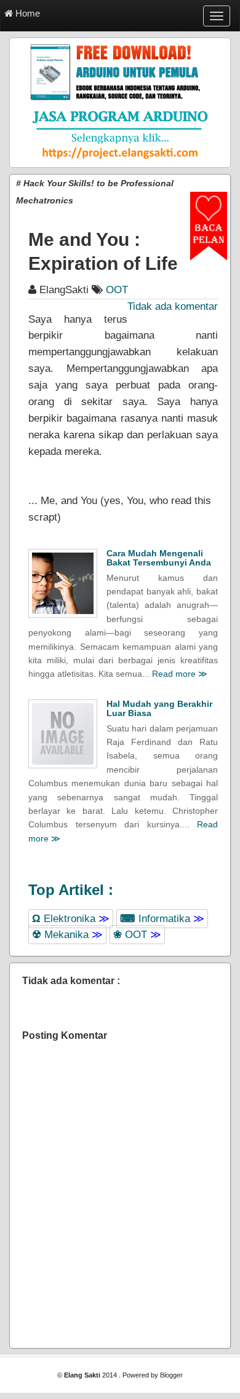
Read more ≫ (179, 674)
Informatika (162, 918)
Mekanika (67, 934)
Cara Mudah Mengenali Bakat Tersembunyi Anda (158, 557)
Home (26, 13)
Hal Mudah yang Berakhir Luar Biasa (159, 708)
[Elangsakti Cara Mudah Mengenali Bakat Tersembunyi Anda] (62, 583)
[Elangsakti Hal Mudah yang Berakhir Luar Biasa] (62, 734)
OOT (137, 934)
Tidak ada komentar (172, 306)
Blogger (171, 1375)
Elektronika (71, 918)
